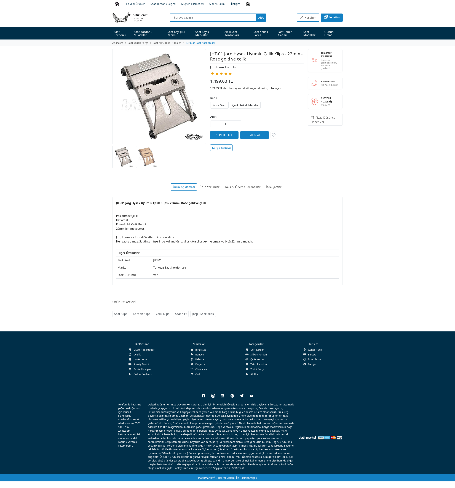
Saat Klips (120, 314)
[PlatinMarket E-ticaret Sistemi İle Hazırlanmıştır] (307, 437)
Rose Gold (219, 105)
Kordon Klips (141, 314)
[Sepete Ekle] (224, 135)
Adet (213, 117)
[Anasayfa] (117, 3)
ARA (261, 18)
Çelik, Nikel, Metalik (245, 105)
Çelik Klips (162, 314)
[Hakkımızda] (248, 4)
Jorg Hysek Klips (203, 314)
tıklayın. (276, 88)
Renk (213, 98)
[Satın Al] (254, 135)
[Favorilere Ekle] (274, 135)
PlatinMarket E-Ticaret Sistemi (216, 477)
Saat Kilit (181, 314)
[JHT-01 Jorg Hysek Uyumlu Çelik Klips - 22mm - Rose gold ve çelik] (159, 96)
